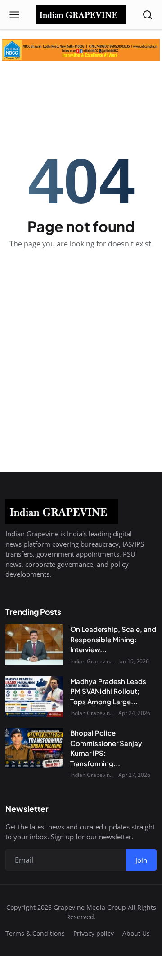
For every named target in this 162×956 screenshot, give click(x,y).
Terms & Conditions (35, 933)
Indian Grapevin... (92, 661)
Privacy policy (93, 933)
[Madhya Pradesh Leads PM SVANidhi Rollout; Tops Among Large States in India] (34, 696)
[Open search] (147, 15)
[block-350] (81, 50)
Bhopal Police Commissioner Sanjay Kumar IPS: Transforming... (106, 747)
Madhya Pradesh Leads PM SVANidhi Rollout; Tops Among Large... (108, 691)
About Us (136, 933)
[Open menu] (14, 15)
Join (141, 859)
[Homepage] (81, 15)
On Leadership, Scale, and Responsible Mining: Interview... (113, 639)
